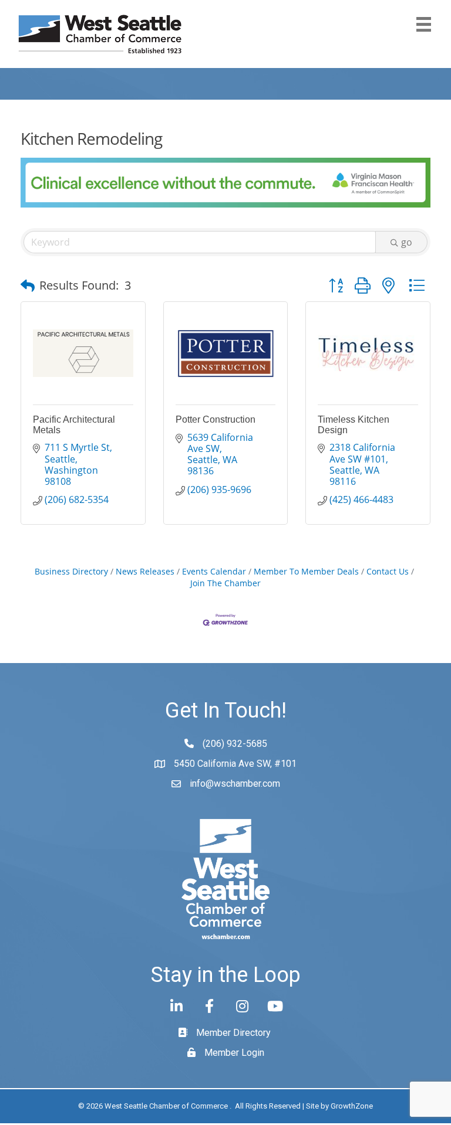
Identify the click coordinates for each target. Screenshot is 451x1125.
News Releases (145, 571)
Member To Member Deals (306, 571)
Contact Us (387, 571)
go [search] (406, 242)
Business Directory (71, 571)
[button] (28, 285)
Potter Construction (215, 419)
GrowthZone (352, 1106)
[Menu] (423, 24)
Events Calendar (214, 571)
